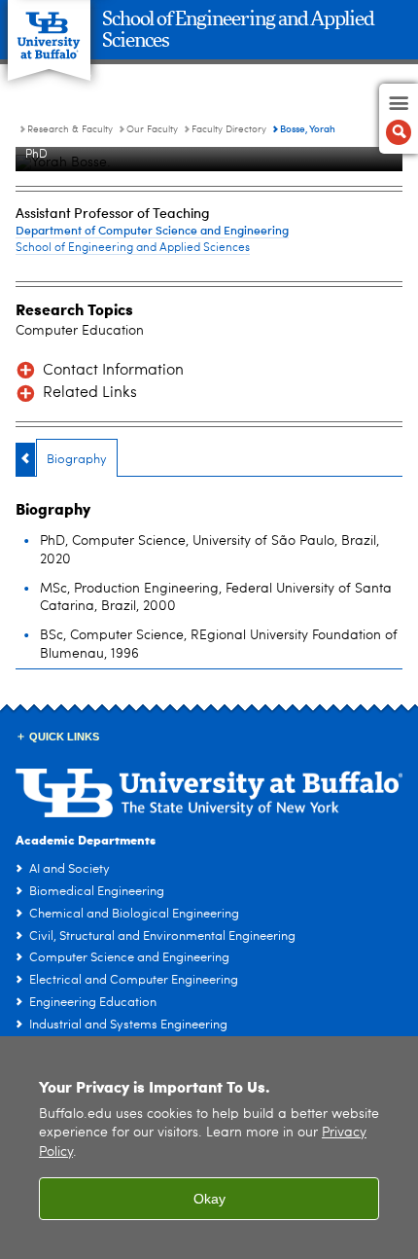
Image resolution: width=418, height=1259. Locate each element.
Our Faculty (152, 129)
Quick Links (64, 736)
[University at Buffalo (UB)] (49, 29)
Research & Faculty (70, 129)
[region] (209, 1147)
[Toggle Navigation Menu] (398, 119)
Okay (209, 1198)
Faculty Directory (229, 129)
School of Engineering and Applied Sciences (133, 248)
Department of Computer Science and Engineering (152, 229)
